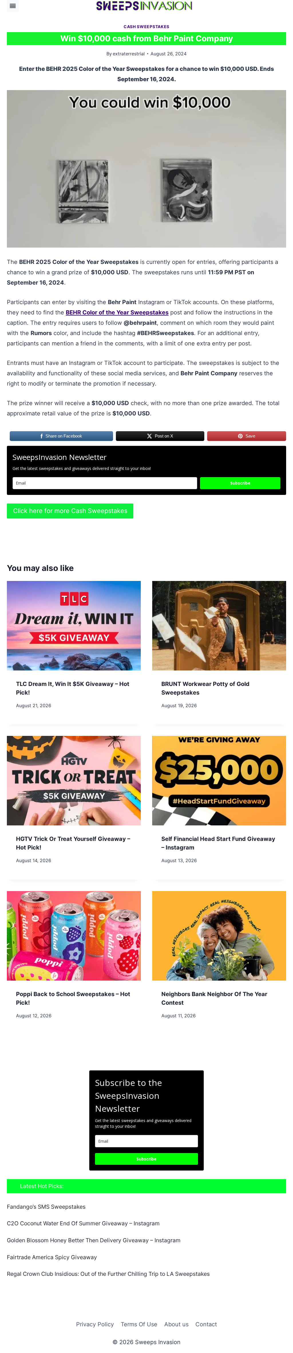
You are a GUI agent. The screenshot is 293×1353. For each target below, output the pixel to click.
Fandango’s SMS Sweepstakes (46, 1206)
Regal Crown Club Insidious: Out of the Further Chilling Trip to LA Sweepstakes (108, 1273)
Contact (206, 1324)
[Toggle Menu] (13, 6)
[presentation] (74, 625)
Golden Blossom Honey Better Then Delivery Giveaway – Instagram (94, 1240)
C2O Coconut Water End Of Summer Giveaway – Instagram (83, 1223)
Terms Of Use (139, 1324)
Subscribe (240, 483)
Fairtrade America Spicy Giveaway (52, 1257)
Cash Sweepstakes (146, 26)
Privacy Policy (95, 1324)
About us (176, 1324)
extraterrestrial (129, 54)
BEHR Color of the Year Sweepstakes (117, 312)
